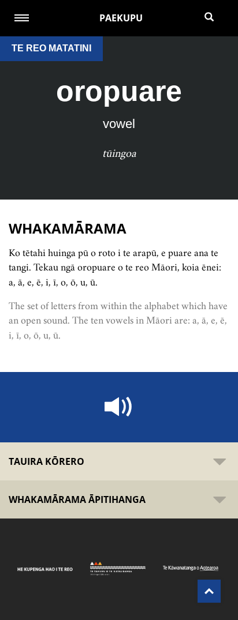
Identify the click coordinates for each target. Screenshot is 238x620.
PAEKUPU (121, 18)
